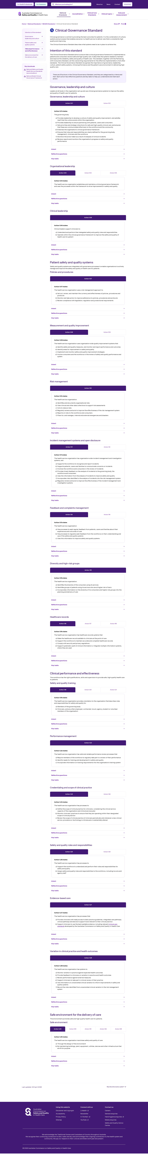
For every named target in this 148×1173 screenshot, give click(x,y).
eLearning (127, 4)
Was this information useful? (115, 1087)
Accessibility (60, 1114)
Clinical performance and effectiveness (32, 50)
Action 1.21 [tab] (113, 690)
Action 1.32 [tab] (103, 1029)
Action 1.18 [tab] (113, 623)
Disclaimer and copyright (65, 1111)
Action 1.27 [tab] (88, 905)
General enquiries (111, 1114)
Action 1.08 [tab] (69, 332)
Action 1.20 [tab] (88, 690)
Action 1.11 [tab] (69, 447)
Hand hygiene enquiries (113, 1117)
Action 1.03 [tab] (62, 173)
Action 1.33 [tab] (118, 1029)
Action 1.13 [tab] (69, 514)
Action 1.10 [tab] (88, 388)
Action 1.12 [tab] (107, 447)
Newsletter (84, 1114)
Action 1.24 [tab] (107, 794)
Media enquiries (110, 1120)
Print (122, 24)
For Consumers (41, 4)
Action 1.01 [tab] (69, 103)
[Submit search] (53, 4)
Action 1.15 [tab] (88, 570)
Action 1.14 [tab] (107, 514)
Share (116, 24)
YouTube (83, 1120)
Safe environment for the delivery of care (31, 56)
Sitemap (59, 1120)
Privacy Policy (61, 1117)
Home (24, 24)
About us (99, 4)
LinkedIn (83, 1111)
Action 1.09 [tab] (107, 332)
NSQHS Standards (48, 24)
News (108, 4)
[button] (88, 149)
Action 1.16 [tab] (62, 623)
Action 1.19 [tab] (62, 690)
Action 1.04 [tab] (88, 173)
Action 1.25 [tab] (69, 852)
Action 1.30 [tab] (72, 1029)
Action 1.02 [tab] (107, 103)
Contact (117, 4)
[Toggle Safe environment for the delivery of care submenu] (42, 55)
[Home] (37, 1112)
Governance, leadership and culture (32, 37)
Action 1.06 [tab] (88, 217)
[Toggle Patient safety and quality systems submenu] (42, 42)
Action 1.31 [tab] (88, 1029)
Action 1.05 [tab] (113, 173)
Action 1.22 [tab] (88, 743)
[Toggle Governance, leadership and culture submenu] (42, 36)
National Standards (34, 24)
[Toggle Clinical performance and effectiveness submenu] (42, 49)
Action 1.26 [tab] (107, 852)
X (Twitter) (84, 1117)
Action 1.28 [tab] (88, 958)
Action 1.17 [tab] (88, 623)
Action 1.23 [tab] (69, 794)
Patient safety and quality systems (30, 44)
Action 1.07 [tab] (88, 278)
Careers (107, 1111)
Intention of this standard (33, 32)
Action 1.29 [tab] (57, 1029)
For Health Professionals (24, 4)
